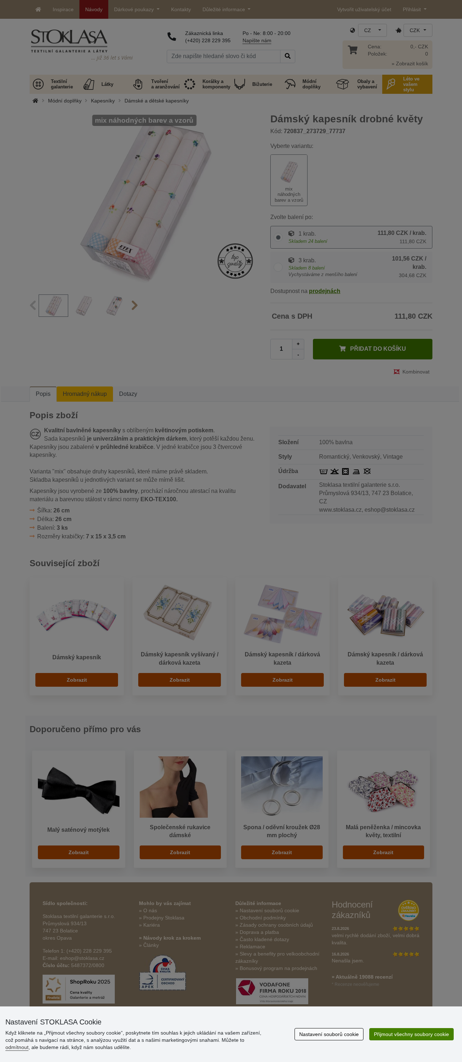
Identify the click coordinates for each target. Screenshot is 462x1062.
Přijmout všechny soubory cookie (411, 1034)
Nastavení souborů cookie (329, 1034)
